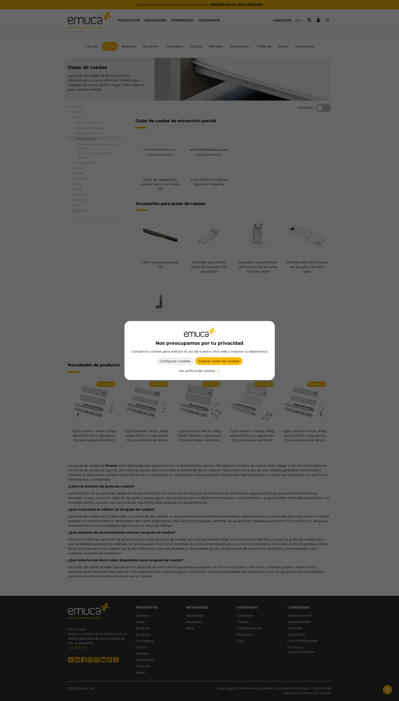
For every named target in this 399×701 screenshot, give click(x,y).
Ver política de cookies (197, 371)
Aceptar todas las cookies (218, 361)
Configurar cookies (175, 361)
